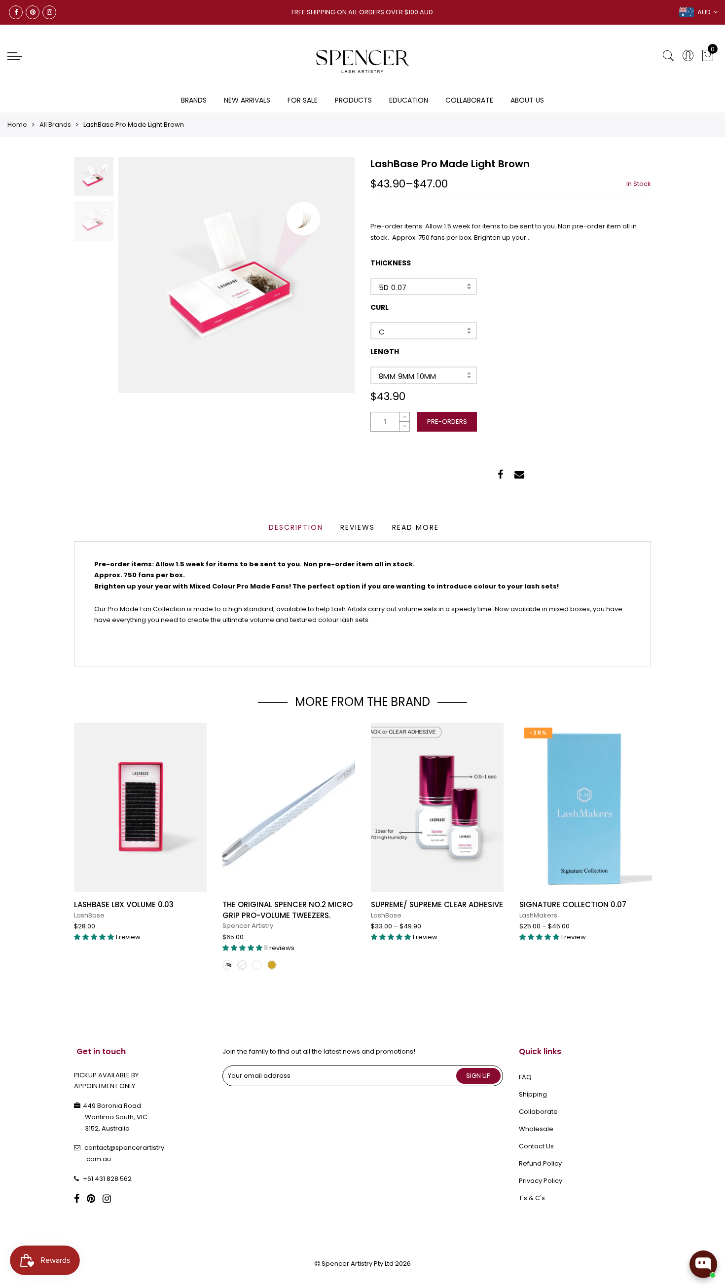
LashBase (89, 915)
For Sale (303, 100)
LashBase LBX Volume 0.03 (124, 904)
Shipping (533, 1094)
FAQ (525, 1077)
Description (296, 527)
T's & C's (532, 1198)
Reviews (357, 527)
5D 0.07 (393, 287)
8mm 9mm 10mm (407, 376)
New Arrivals (247, 100)
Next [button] (330, 274)
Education (408, 100)
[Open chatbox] (703, 1264)
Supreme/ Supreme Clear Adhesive (437, 904)
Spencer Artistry (247, 925)
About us (527, 100)
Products (353, 100)
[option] (236, 275)
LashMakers (538, 915)
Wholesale (536, 1129)
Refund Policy (540, 1163)
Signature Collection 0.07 (572, 904)
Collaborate (469, 100)
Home (17, 124)
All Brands (55, 124)
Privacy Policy (540, 1180)
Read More (415, 527)
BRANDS (194, 100)
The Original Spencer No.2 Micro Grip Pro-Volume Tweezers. (287, 909)
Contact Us (536, 1146)
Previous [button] (142, 274)
